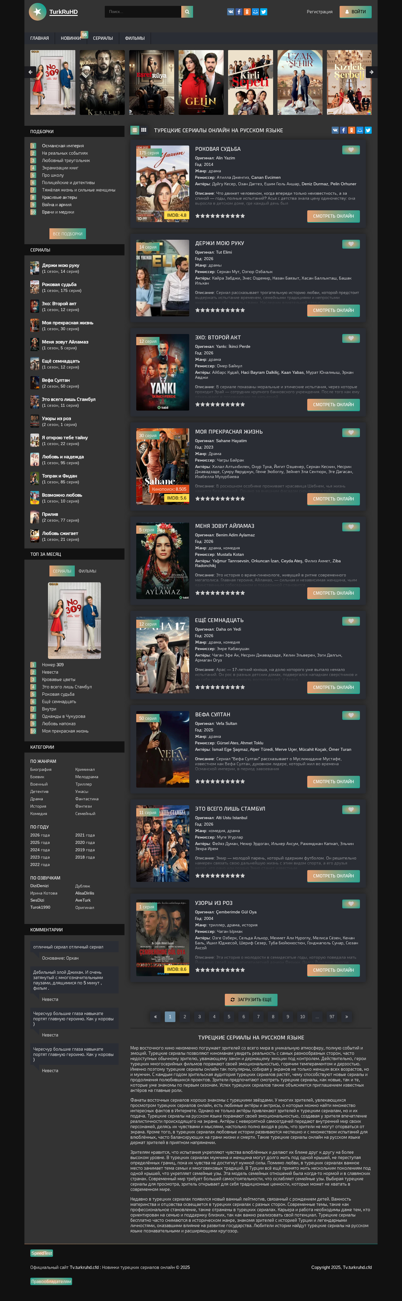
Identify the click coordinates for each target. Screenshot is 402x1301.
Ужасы (81, 791)
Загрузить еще (254, 999)
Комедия (38, 813)
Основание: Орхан (60, 958)
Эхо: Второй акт (218, 337)
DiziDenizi (39, 885)
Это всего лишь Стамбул (230, 809)
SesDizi (37, 900)
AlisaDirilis (84, 893)
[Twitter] (368, 130)
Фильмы (135, 38)
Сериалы (103, 38)
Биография (41, 769)
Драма (36, 798)
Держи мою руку (219, 243)
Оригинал (84, 907)
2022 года (40, 864)
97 (332, 1016)
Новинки (71, 38)
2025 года (40, 842)
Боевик (37, 776)
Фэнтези (83, 806)
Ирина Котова (43, 893)
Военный (39, 784)
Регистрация (320, 11)
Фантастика (87, 798)
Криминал (85, 769)
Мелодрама (86, 776)
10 (242, 215)
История (38, 806)
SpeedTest (41, 1253)
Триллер (83, 784)
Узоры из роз (213, 903)
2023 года (40, 857)
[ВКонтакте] (335, 130)
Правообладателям (51, 1281)
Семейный (85, 813)
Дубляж (82, 886)
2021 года (85, 835)
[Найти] (187, 12)
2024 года (40, 849)
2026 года (40, 835)
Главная (39, 38)
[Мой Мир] (359, 130)
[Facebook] (343, 130)
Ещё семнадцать (219, 620)
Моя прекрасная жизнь (229, 432)
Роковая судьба (218, 149)
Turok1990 (40, 907)
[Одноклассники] (351, 130)
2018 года (85, 857)
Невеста (50, 999)
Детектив (39, 791)
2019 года (85, 849)
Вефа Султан (212, 715)
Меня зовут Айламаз (224, 526)
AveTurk (83, 900)
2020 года (85, 842)
